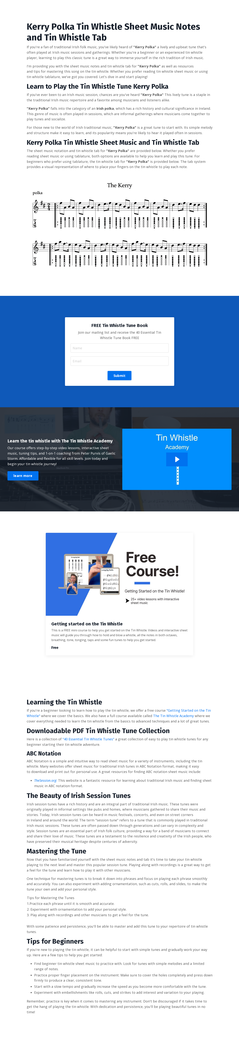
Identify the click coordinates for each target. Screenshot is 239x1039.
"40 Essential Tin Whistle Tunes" (88, 739)
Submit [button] (120, 375)
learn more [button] (22, 475)
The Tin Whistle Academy (173, 716)
